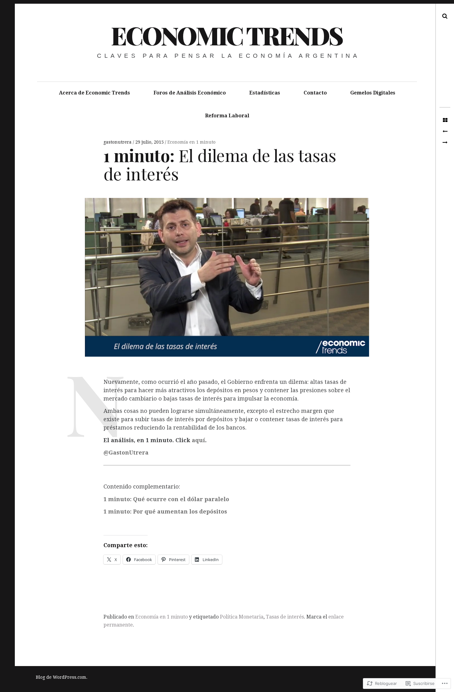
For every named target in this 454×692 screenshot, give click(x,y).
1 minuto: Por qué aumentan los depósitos (165, 511)
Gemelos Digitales (372, 93)
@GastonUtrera (126, 452)
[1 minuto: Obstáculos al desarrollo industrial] (444, 131)
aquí (198, 440)
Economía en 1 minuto (191, 142)
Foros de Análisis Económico (189, 93)
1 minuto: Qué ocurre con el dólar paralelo (166, 499)
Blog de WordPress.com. (61, 677)
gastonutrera (118, 142)
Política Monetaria (241, 617)
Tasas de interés (285, 617)
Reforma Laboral (227, 116)
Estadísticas (264, 93)
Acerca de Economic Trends (94, 93)
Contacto (315, 93)
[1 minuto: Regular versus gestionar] (444, 142)
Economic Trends (227, 35)
